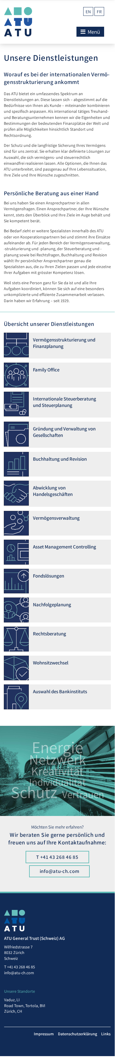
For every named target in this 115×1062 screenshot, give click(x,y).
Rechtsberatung (49, 633)
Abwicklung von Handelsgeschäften (53, 490)
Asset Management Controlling (64, 546)
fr (99, 11)
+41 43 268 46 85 (21, 967)
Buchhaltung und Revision (60, 459)
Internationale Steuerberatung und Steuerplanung (64, 401)
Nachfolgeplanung (52, 604)
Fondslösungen (48, 576)
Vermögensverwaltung (56, 518)
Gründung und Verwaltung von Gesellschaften (64, 431)
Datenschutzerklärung (77, 1033)
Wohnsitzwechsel (50, 662)
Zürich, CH (13, 1011)
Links (106, 1033)
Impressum (44, 1033)
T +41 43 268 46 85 (57, 857)
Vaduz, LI (12, 999)
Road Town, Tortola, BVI (24, 1005)
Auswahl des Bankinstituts (60, 691)
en (88, 11)
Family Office (46, 369)
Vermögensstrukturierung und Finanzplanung (64, 342)
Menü (93, 31)
